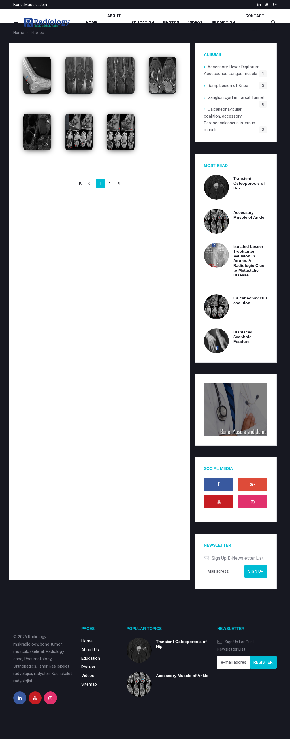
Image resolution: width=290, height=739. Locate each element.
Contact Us (255, 23)
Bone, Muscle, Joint (31, 4)
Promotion (223, 22)
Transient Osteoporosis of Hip (249, 183)
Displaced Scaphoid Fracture (243, 337)
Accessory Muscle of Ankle (248, 215)
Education (142, 22)
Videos (195, 22)
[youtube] (267, 4)
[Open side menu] (15, 22)
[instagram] (275, 4)
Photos (171, 22)
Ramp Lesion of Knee (228, 85)
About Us (114, 23)
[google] (252, 484)
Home (91, 22)
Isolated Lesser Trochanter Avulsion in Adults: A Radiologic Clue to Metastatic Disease (248, 260)
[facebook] (218, 484)
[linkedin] (259, 4)
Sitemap (89, 684)
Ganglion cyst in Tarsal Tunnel (236, 97)
